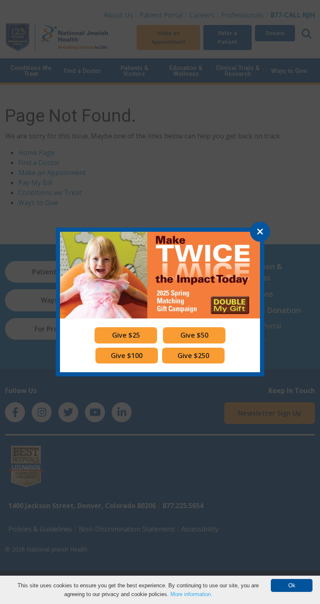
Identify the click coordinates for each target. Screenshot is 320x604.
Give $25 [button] (126, 335)
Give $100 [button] (126, 355)
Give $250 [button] (193, 355)
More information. (191, 594)
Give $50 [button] (194, 335)
